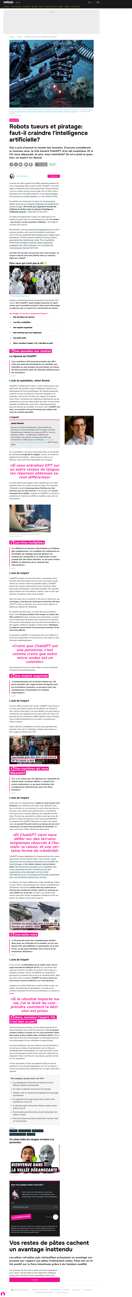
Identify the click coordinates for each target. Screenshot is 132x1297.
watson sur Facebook (39, 1290)
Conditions (88, 1290)
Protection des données (44, 1292)
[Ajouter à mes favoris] (31, 164)
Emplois (66, 1290)
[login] (3, 1294)
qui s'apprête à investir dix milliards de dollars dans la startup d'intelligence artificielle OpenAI (32, 209)
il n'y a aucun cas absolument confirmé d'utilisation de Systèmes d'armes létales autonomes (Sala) (51, 110)
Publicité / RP (55, 1290)
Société (34, 6)
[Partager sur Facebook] (11, 164)
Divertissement (51, 6)
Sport (41, 6)
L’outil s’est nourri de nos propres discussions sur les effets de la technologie (33, 861)
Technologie (24, 1131)
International (16, 6)
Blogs (60, 6)
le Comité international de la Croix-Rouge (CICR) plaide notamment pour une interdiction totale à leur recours (34, 874)
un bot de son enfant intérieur (24, 196)
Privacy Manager (62, 1292)
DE (89, 2)
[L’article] (51, 1261)
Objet (13, 1203)
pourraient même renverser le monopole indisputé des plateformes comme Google (34, 204)
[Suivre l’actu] (53, 164)
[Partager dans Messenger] (16, 164)
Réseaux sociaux (17, 1134)
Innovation (38, 1131)
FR (94, 2)
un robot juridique (50, 194)
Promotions (75, 6)
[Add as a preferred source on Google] (41, 164)
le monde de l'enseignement (37, 229)
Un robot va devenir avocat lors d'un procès (32, 1089)
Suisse (6, 6)
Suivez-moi (54, 176)
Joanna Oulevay (22, 176)
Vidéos (67, 6)
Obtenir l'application (21, 1290)
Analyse (19, 37)
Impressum (76, 1290)
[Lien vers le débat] (26, 164)
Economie (26, 6)
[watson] (8, 2)
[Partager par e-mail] (21, 164)
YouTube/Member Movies (21, 296)
